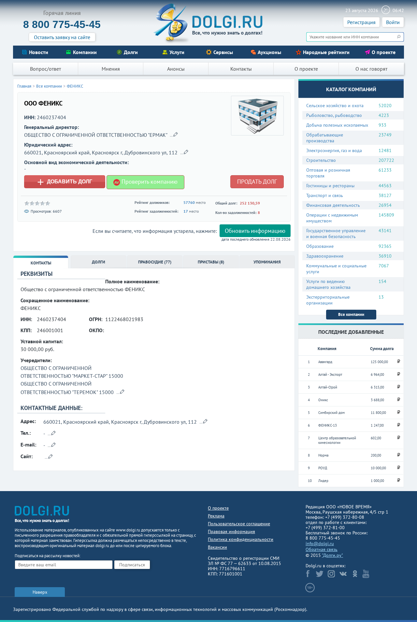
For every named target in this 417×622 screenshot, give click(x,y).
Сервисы (223, 52)
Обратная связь (322, 549)
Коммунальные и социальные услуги (336, 269)
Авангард (325, 362)
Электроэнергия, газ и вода (334, 150)
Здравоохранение (324, 256)
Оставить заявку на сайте (62, 37)
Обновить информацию (255, 230)
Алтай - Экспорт (330, 374)
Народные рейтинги (326, 52)
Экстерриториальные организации (328, 300)
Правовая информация (231, 531)
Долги (131, 52)
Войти (393, 22)
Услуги (176, 52)
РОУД (322, 468)
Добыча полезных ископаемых (337, 125)
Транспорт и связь (324, 195)
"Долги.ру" (332, 555)
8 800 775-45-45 (62, 24)
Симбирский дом (331, 412)
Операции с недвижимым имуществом (332, 218)
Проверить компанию (149, 181)
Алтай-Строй (327, 387)
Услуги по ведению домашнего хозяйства (328, 284)
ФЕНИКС (75, 86)
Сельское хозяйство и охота (335, 105)
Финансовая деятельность (333, 205)
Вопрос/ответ (45, 68)
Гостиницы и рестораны (330, 186)
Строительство (321, 160)
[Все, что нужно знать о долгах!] (208, 23)
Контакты (241, 68)
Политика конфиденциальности (240, 539)
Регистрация (361, 22)
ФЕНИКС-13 (327, 425)
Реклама (216, 516)
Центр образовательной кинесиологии (337, 440)
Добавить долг (64, 181)
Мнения (111, 68)
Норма (323, 455)
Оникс (323, 400)
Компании (85, 52)
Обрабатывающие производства (324, 138)
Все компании (351, 314)
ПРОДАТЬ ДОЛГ (257, 181)
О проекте (383, 52)
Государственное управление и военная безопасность (336, 233)
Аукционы (269, 52)
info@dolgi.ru (320, 543)
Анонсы (176, 68)
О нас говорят (371, 68)
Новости (38, 52)
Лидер (323, 480)
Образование (320, 246)
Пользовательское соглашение (239, 524)
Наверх (40, 592)
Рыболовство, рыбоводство (334, 115)
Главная (24, 86)
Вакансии (217, 547)
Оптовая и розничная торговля (328, 173)
